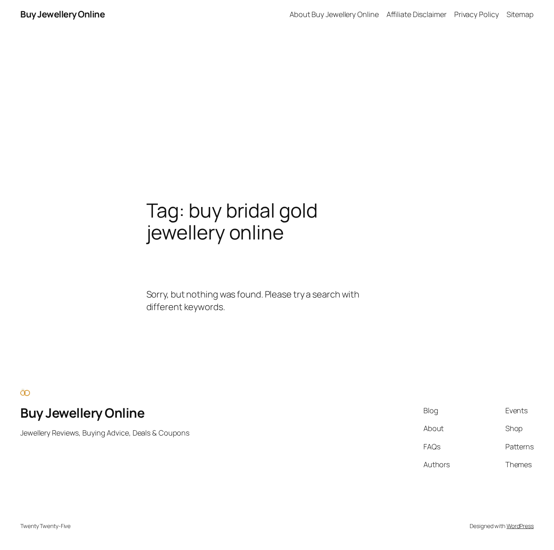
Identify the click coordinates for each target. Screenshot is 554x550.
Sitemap (520, 14)
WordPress (520, 526)
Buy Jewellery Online (62, 14)
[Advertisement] (277, 114)
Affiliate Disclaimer (417, 14)
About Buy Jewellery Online (334, 14)
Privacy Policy (476, 14)
